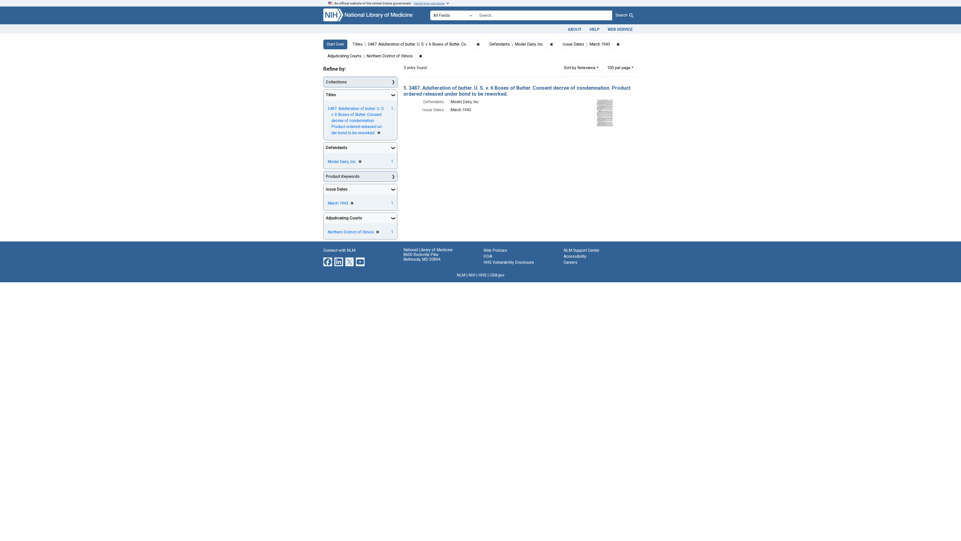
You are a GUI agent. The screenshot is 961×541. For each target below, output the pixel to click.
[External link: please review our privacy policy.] (327, 261)
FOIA (488, 256)
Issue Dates (337, 189)
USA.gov (497, 275)
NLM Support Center (581, 250)
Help (595, 29)
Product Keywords (343, 176)
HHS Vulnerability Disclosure (509, 262)
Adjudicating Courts (344, 218)
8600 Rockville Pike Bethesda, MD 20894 (421, 257)
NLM (461, 275)
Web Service (620, 29)
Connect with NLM (339, 250)
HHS (482, 275)
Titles (331, 94)
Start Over (335, 44)
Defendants (336, 147)
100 (618, 67)
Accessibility (575, 256)
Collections (336, 82)
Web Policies (495, 250)
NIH (471, 275)
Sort (580, 67)
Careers (570, 262)
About (575, 29)
